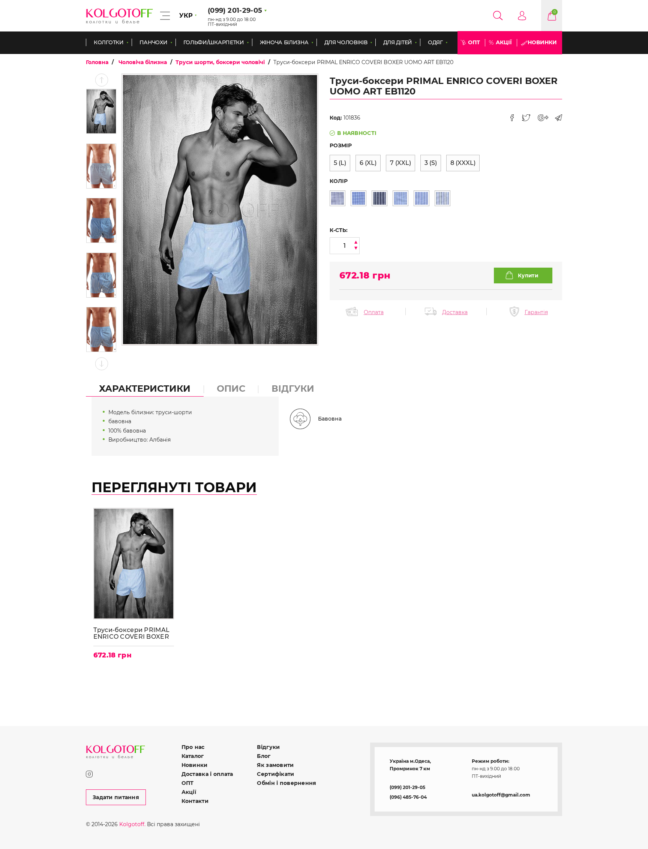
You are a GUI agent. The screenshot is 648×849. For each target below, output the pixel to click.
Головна (97, 62)
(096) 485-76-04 (408, 797)
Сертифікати (275, 774)
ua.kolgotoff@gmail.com (501, 795)
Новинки (542, 42)
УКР (186, 15)
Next (101, 363)
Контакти (195, 801)
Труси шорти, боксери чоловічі (220, 62)
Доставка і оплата (207, 774)
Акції (504, 42)
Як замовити (275, 765)
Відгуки (268, 747)
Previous (101, 80)
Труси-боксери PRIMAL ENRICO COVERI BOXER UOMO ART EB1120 (131, 633)
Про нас (193, 747)
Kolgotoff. (132, 824)
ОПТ (474, 42)
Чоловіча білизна (142, 62)
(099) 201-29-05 (407, 787)
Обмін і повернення (286, 783)
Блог (263, 756)
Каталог (193, 756)
